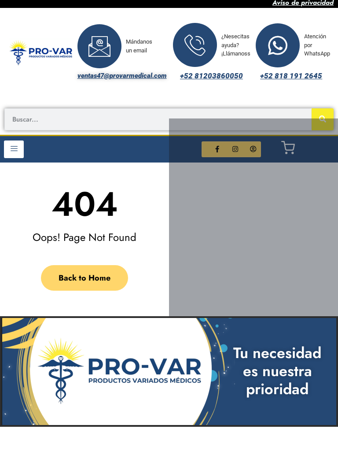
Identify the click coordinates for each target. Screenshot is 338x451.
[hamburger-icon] (14, 149)
